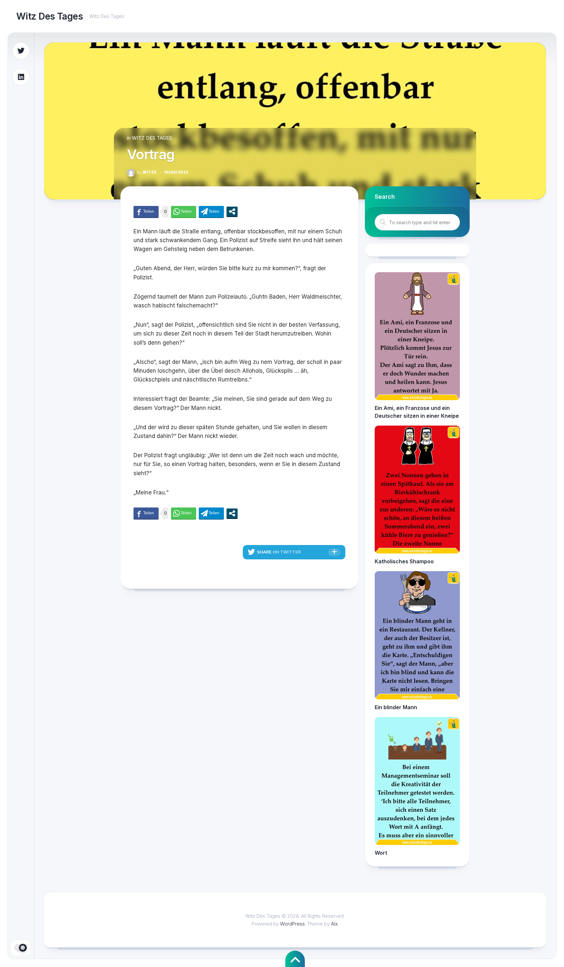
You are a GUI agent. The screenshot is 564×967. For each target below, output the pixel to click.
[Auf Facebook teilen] (146, 211)
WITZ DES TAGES (152, 138)
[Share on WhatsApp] (183, 211)
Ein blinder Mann (396, 707)
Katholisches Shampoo (404, 561)
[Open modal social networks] (232, 211)
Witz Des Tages (49, 16)
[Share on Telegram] (211, 211)
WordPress (292, 924)
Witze (147, 172)
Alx (334, 924)
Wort (381, 853)
